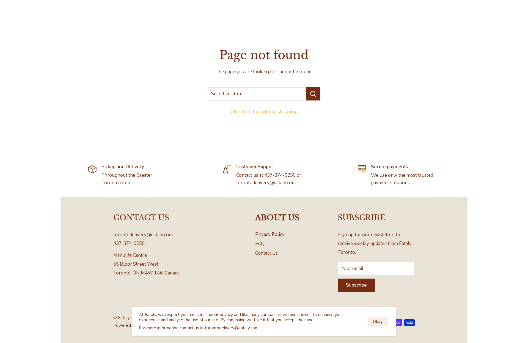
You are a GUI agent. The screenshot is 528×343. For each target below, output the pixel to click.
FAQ (260, 244)
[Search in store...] (313, 93)
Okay (378, 321)
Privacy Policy (270, 234)
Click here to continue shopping (264, 111)
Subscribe (356, 285)
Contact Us (266, 253)
